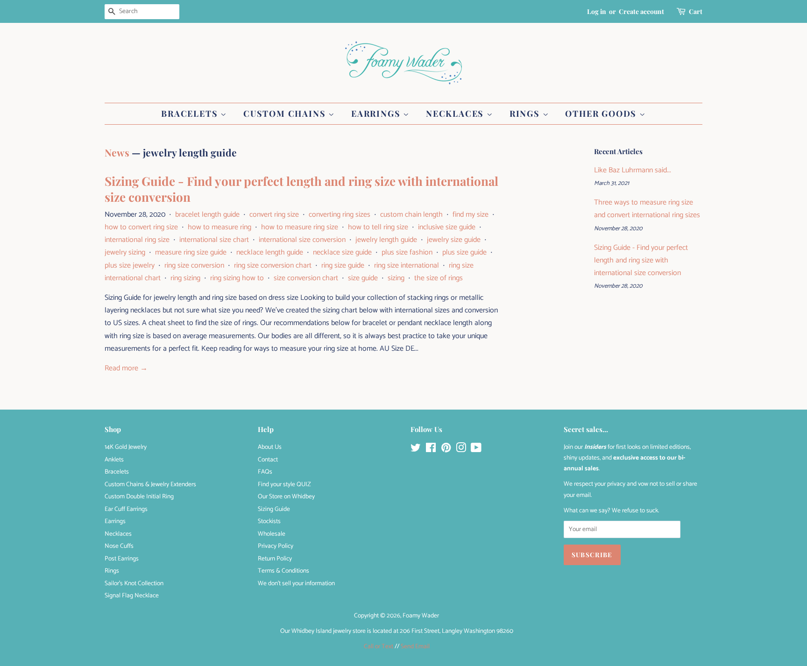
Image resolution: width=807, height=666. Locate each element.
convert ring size (274, 214)
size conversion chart (306, 278)
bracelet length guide (207, 214)
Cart (695, 11)
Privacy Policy (275, 546)
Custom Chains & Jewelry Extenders (150, 484)
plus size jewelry (130, 265)
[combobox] (142, 11)
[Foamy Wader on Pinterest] (446, 450)
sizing (396, 278)
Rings (526, 113)
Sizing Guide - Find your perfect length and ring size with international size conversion (301, 189)
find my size (470, 214)
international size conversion (302, 240)
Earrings (377, 113)
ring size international (406, 265)
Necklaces (456, 113)
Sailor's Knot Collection (134, 583)
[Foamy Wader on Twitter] (416, 450)
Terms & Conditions (283, 571)
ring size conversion (194, 265)
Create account (641, 11)
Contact (268, 459)
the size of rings (438, 278)
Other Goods (602, 113)
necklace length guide (269, 252)
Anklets (114, 459)
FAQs (265, 472)
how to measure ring (219, 227)
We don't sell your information (296, 583)
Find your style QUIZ (284, 484)
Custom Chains (285, 113)
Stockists (269, 521)
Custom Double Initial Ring (139, 496)
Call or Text (378, 646)
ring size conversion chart (272, 265)
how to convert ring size (141, 227)
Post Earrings (122, 558)
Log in (596, 11)
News (117, 152)
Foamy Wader (421, 615)
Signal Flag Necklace (132, 595)
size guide (363, 278)
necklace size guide (342, 252)
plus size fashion (407, 252)
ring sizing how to (237, 278)
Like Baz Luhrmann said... (632, 170)
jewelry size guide (454, 240)
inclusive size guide (446, 227)
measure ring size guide (191, 252)
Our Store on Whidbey (286, 496)
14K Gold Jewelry (126, 447)
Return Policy (275, 558)
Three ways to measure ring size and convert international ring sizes (647, 208)
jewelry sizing (125, 252)
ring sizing (185, 278)
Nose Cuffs (119, 546)
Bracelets (190, 113)
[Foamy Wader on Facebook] (430, 450)
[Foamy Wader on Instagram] (461, 450)
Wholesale (271, 534)
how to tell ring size (378, 227)
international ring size (137, 240)
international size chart (214, 240)
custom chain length (411, 214)
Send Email (415, 646)
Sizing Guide (274, 509)
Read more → (126, 368)
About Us (270, 447)
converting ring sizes (339, 214)
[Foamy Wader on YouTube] (476, 450)
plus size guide (464, 252)
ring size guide (342, 265)
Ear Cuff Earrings (126, 509)
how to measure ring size (299, 227)
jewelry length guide (386, 240)
